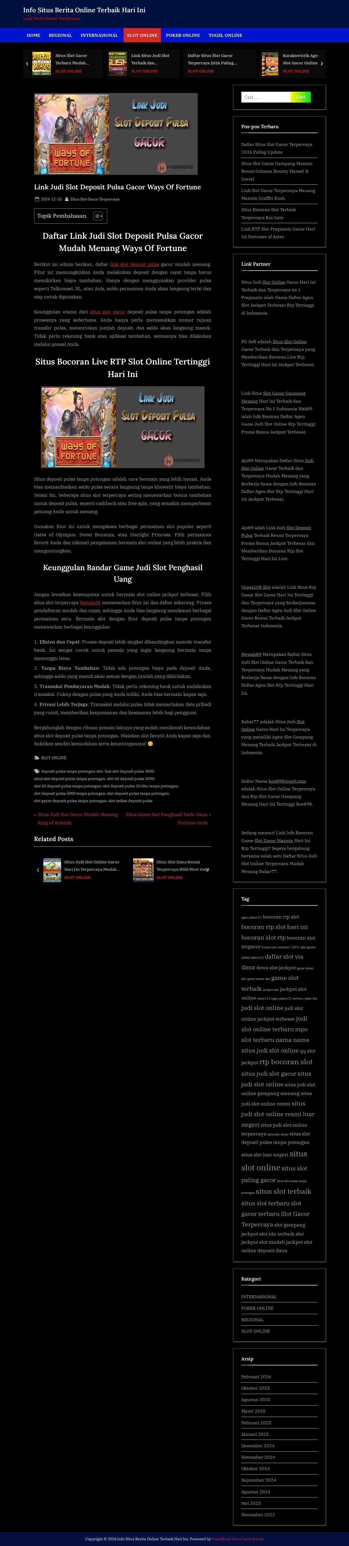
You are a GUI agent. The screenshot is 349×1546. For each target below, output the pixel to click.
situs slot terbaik (283, 1191)
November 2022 (258, 1514)
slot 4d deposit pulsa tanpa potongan (67, 785)
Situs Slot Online (290, 341)
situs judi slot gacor (268, 1073)
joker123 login (267, 998)
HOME (33, 35)
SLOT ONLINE (142, 35)
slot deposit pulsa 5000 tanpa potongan (69, 793)
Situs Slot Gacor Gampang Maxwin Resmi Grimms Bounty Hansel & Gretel (276, 171)
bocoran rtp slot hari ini (274, 927)
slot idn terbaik (276, 1234)
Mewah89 (90, 603)
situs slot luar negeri (264, 1155)
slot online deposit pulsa (131, 800)
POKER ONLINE (183, 35)
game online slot (258, 979)
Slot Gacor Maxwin (274, 840)
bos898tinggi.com (287, 781)
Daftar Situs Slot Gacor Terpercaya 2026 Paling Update (211, 60)
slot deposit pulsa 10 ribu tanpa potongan (140, 785)
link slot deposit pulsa (134, 264)
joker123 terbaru (291, 998)
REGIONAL (60, 35)
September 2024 (258, 1480)
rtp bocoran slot (286, 1061)
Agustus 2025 (255, 1399)
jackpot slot (271, 990)
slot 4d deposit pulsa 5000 (130, 778)
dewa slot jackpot (276, 967)
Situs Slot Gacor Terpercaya (95, 199)
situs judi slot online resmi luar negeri (278, 1113)
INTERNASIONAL (99, 35)
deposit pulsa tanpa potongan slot (72, 771)
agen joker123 (251, 917)
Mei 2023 (251, 1503)
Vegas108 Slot (256, 587)
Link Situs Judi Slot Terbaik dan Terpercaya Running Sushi (151, 60)
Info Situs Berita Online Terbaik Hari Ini (84, 10)
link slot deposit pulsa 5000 (129, 771)
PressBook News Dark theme (238, 1538)
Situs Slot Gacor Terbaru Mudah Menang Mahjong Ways (72, 60)
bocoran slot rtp (263, 937)
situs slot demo (277, 1134)
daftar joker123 (252, 957)
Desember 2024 (258, 1445)
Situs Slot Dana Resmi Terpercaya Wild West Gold (93, 865)
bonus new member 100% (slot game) (289, 947)
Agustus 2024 (255, 1491)
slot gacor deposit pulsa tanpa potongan (70, 800)
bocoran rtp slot (281, 917)
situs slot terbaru (265, 1203)
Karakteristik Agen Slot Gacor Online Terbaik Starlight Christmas (301, 60)
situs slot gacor (107, 312)
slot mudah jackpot (281, 1242)
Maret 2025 (253, 1411)
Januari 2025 (255, 1434)
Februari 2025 (256, 1422)
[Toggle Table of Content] (95, 216)
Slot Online (274, 282)
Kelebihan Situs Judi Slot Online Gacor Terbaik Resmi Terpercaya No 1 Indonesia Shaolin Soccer (180, 866)
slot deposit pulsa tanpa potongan (138, 793)
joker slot (311, 998)
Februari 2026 (256, 1376)
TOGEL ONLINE (225, 35)
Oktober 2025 (255, 1388)
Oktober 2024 (255, 1468)
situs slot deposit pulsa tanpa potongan (69, 778)
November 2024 (258, 1457)
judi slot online (262, 1008)
